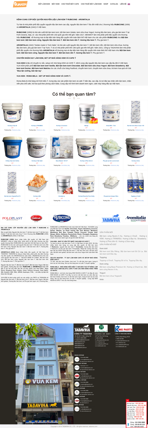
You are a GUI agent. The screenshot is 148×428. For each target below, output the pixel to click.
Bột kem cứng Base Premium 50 (113, 267)
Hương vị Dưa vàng (126, 241)
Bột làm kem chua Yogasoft (111, 276)
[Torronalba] (86, 215)
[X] (127, 400)
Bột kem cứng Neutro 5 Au (111, 236)
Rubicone (15, 130)
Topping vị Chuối (106, 260)
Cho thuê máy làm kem (91, 4)
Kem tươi (104, 248)
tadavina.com (93, 426)
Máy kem (55, 4)
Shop (105, 4)
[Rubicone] (61, 218)
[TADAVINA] (111, 218)
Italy (19, 130)
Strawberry (141, 238)
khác (102, 279)
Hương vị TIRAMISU (113, 238)
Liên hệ (123, 4)
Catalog (114, 4)
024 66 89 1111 (140, 424)
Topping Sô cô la (121, 260)
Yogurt (102, 273)
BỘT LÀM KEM (44, 4)
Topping (103, 257)
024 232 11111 (139, 426)
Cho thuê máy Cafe (70, 4)
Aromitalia (89, 130)
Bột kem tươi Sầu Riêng (109, 251)
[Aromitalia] (135, 218)
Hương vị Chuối (131, 236)
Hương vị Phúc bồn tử (108, 241)
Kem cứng (104, 264)
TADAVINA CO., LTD (69, 426)
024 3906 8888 (140, 422)
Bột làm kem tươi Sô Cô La (132, 251)
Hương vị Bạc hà (129, 238)
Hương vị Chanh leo (135, 267)
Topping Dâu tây (135, 260)
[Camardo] (37, 218)
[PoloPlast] (12, 218)
